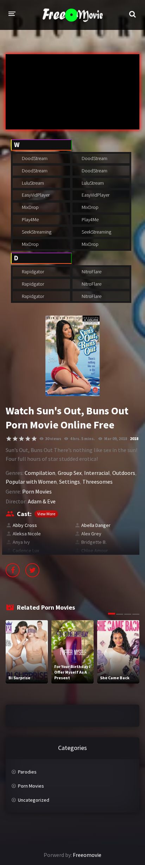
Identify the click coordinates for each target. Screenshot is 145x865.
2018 (134, 438)
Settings (69, 481)
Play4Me (30, 219)
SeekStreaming (36, 232)
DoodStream (34, 158)
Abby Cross (25, 525)
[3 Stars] (21, 438)
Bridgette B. (94, 542)
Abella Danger (96, 525)
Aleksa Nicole (27, 533)
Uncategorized (33, 800)
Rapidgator (32, 271)
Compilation (40, 472)
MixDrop (30, 207)
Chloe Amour (94, 550)
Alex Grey (91, 533)
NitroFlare (91, 271)
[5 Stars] (34, 438)
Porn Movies (37, 491)
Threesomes (97, 481)
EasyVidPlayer (35, 195)
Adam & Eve (42, 501)
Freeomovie (87, 854)
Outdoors (123, 472)
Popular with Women (31, 481)
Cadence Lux (26, 550)
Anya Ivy (21, 542)
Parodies (27, 772)
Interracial (97, 472)
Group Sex (70, 472)
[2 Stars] (15, 438)
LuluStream (32, 183)
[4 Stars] (28, 438)
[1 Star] (9, 438)
